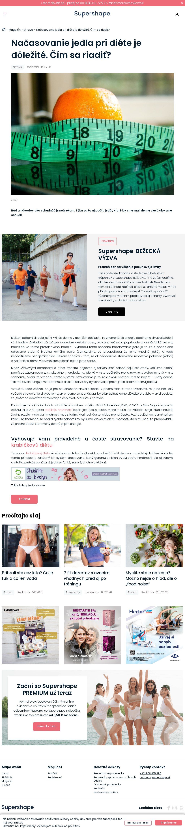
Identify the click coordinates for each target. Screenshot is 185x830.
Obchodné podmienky (107, 784)
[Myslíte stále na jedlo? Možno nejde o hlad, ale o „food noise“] (154, 545)
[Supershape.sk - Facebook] (168, 808)
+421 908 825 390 (150, 773)
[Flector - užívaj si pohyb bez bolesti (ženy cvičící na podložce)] (154, 635)
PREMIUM (7, 777)
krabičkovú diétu (32, 444)
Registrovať (55, 777)
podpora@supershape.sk (155, 777)
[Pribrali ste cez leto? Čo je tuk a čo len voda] (30, 545)
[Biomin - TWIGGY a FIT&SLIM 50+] (92, 635)
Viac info (112, 312)
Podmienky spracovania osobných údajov (115, 779)
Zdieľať (24, 499)
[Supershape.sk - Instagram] (174, 808)
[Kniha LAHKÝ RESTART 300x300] (30, 635)
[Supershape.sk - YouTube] (181, 808)
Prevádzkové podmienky (109, 773)
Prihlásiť (177, 14)
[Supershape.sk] (92, 14)
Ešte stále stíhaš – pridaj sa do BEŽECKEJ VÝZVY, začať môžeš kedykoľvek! (92, 3)
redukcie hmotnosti (58, 410)
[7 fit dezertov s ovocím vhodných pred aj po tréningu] (92, 545)
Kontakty (99, 788)
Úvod (5, 773)
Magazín (7, 781)
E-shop (6, 785)
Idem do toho (47, 726)
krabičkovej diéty (38, 453)
